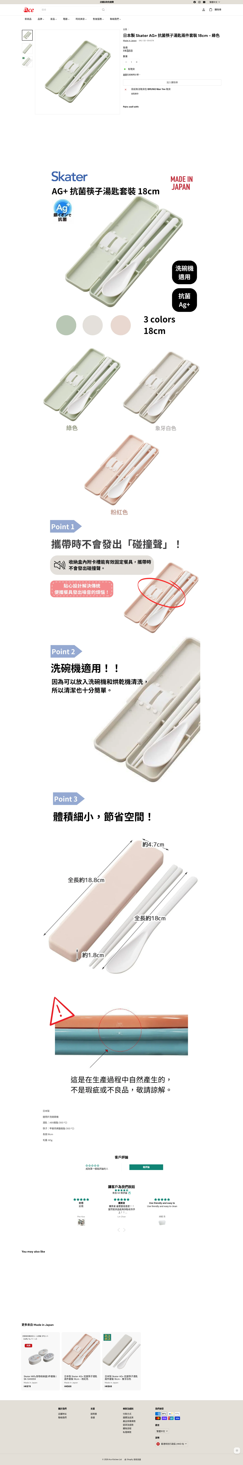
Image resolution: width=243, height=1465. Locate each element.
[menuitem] (28, 19)
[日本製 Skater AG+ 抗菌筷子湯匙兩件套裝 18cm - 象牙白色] (121, 1361)
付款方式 (127, 1414)
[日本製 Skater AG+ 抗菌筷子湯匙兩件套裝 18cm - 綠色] (172, 120)
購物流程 (127, 1428)
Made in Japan (44, 1325)
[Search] (103, 10)
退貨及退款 (128, 1425)
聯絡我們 (62, 1417)
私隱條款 (127, 1432)
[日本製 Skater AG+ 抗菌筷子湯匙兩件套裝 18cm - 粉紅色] (81, 1361)
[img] (121, 1190)
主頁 (125, 29)
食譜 (93, 1417)
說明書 (94, 1414)
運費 (125, 75)
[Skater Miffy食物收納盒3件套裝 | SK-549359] (40, 1361)
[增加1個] (137, 62)
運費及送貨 (128, 1417)
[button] (119, 1230)
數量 (125, 56)
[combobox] (73, 10)
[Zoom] (77, 72)
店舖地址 (62, 1414)
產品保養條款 (129, 1421)
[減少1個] (126, 62)
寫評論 (146, 1167)
